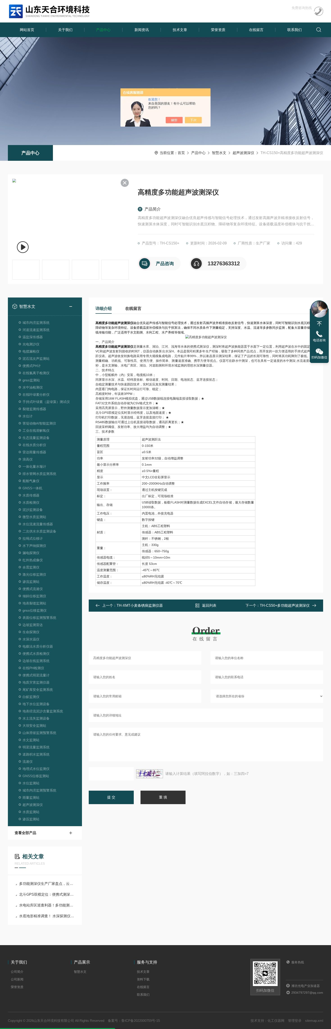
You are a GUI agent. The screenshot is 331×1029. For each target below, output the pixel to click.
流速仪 (28, 761)
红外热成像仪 (33, 560)
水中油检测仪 (33, 387)
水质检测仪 (31, 502)
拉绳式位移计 (33, 538)
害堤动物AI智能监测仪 (39, 423)
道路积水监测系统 (36, 754)
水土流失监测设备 (36, 718)
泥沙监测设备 (33, 510)
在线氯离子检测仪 (36, 373)
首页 (181, 153)
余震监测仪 (31, 567)
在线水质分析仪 (34, 445)
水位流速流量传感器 (38, 524)
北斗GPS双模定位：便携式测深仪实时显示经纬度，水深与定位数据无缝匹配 (47, 894)
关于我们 (65, 30)
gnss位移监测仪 (35, 610)
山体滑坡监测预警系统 (39, 733)
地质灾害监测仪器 (36, 682)
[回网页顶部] (319, 323)
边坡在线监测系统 (36, 661)
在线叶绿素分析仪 (36, 394)
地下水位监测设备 (36, 704)
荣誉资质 (218, 30)
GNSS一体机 (32, 488)
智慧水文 (219, 153)
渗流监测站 (31, 582)
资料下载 (143, 979)
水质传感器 (31, 495)
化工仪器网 (276, 1020)
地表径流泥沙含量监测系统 (43, 711)
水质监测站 (31, 812)
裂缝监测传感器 (34, 409)
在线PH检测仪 (33, 668)
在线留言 (256, 30)
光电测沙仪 (31, 344)
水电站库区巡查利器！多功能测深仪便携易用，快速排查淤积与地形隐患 (47, 905)
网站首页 (27, 30)
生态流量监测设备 (36, 438)
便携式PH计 (32, 366)
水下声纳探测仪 (34, 546)
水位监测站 (31, 783)
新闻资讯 (141, 30)
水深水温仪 (31, 639)
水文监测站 (31, 740)
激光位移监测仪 (34, 574)
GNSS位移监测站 (36, 776)
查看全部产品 (25, 833)
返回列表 (209, 605)
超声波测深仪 (243, 153)
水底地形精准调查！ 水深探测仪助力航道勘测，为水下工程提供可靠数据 (47, 916)
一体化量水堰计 (34, 466)
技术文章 (180, 30)
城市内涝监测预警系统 (39, 790)
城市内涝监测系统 (36, 322)
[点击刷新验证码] (149, 773)
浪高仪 (28, 459)
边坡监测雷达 (33, 625)
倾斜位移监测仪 (34, 596)
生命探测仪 (31, 632)
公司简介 (17, 971)
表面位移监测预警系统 (39, 618)
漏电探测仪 (31, 553)
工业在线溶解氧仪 (36, 430)
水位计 (28, 416)
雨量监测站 (31, 797)
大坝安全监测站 (34, 725)
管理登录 (295, 1020)
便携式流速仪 (33, 589)
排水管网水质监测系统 (39, 474)
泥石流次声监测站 (36, 358)
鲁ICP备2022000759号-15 (140, 1020)
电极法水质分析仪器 (38, 646)
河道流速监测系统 (36, 330)
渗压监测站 (31, 819)
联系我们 (294, 30)
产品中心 (103, 30)
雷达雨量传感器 (34, 452)
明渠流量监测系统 (36, 747)
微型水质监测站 (34, 517)
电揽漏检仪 (31, 351)
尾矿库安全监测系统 (38, 689)
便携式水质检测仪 (36, 653)
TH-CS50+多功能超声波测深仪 (285, 605)
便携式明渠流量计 (36, 675)
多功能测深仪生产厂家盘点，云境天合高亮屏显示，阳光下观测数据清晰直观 (47, 884)
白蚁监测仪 (31, 697)
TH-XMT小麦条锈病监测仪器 (140, 605)
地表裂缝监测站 (34, 603)
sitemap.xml (314, 1020)
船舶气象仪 (31, 481)
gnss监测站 (31, 380)
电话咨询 (319, 340)
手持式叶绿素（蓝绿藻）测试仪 (46, 402)
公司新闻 (17, 979)
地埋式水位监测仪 (36, 769)
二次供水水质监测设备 (39, 531)
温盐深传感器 (33, 337)
